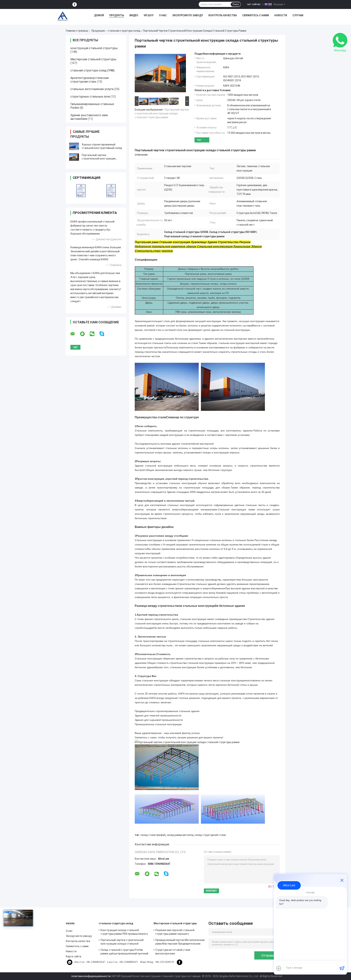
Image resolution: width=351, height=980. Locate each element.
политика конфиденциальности (90, 976)
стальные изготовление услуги (92, 89)
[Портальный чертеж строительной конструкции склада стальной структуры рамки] (74, 157)
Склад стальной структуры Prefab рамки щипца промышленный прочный (124, 951)
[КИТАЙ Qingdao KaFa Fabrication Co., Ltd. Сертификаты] (81, 190)
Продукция (98, 30)
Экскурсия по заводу (187, 15)
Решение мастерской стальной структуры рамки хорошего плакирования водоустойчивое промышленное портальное (174, 932)
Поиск (236, 4)
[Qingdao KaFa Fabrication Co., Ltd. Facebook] (74, 4)
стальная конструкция (232, 680)
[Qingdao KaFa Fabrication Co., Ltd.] (62, 16)
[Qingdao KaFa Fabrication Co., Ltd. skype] (104, 333)
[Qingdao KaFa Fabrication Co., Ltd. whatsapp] (84, 333)
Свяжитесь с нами (255, 15)
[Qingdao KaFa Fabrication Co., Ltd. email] (75, 333)
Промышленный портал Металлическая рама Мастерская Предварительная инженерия (180, 942)
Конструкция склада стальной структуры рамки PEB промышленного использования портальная (124, 932)
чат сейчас (254, 4)
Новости (280, 15)
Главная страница (77, 30)
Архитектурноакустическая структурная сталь (89, 79)
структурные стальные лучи (90, 96)
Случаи (297, 15)
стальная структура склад (124, 30)
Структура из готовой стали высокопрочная (172, 951)
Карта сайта (73, 956)
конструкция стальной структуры (94, 48)
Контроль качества (222, 15)
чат (199, 139)
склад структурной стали (210, 835)
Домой (99, 15)
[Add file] (278, 968)
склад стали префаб (152, 835)
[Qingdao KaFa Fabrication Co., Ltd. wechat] (94, 333)
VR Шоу (149, 15)
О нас (163, 15)
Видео (133, 15)
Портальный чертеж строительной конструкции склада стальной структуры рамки (162, 113)
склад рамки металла (180, 835)
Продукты (116, 15)
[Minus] (342, 880)
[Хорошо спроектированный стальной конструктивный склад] (74, 146)
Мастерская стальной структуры (93, 59)
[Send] (342, 968)
